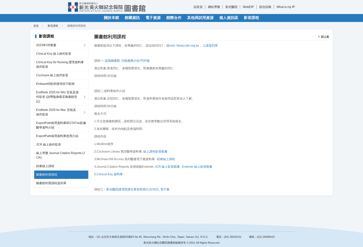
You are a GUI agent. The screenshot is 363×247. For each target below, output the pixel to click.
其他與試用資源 (200, 18)
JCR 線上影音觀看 (167, 166)
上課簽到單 (210, 45)
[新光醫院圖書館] (107, 7)
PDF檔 (145, 60)
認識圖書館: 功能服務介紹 (122, 60)
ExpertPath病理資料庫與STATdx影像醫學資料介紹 (61, 125)
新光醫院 (231, 7)
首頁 (36, 25)
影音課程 (251, 18)
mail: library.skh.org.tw (184, 45)
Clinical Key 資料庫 (110, 174)
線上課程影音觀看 (155, 151)
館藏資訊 (132, 18)
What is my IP (286, 7)
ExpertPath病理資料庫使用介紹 (57, 136)
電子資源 (153, 18)
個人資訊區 (228, 18)
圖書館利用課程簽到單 (51, 183)
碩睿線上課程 (45, 166)
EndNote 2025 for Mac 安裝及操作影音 (56, 112)
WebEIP (248, 7)
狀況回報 (265, 7)
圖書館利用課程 (46, 174)
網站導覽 (214, 7)
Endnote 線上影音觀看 (197, 166)
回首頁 (198, 7)
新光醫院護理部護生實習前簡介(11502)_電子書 (137, 189)
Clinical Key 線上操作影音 (53, 53)
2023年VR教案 (46, 45)
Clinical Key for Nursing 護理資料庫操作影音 (60, 64)
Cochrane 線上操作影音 (52, 75)
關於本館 (111, 18)
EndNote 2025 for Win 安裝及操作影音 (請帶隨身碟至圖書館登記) (57, 97)
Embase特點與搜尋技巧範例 (55, 83)
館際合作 (174, 18)
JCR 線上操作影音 (48, 144)
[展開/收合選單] (84, 45)
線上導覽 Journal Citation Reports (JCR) (60, 155)
